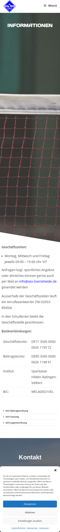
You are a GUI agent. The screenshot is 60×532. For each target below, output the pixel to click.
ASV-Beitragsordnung (17, 410)
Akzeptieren (30, 503)
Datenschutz (32, 528)
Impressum (44, 528)
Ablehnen (30, 512)
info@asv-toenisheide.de (38, 281)
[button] (55, 470)
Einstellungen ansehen (30, 520)
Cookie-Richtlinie (18, 528)
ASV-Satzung (12, 416)
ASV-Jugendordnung (16, 422)
